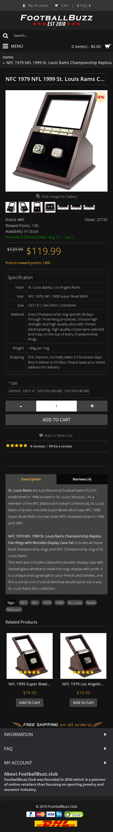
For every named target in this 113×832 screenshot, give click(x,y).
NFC (21, 219)
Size (14, 383)
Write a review (60, 446)
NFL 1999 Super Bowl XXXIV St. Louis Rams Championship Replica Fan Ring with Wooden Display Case (31, 683)
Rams (91, 602)
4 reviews (37, 446)
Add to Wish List (58, 435)
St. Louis (75, 602)
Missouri (14, 609)
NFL (35, 602)
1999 (59, 602)
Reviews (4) (82, 479)
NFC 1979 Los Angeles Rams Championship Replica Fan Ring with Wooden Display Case (84, 683)
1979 (47, 602)
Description (31, 479)
